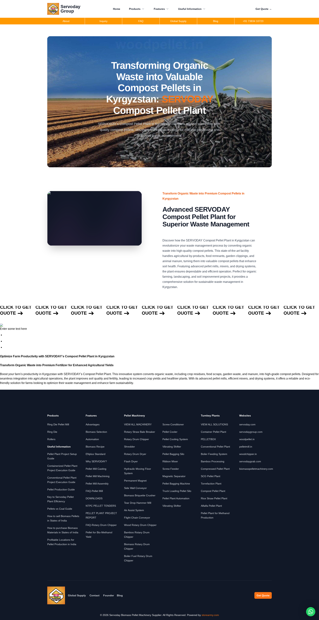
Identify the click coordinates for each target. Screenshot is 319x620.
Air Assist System (134, 510)
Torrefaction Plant (211, 483)
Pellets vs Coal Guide (59, 508)
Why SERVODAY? (96, 461)
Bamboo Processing (212, 461)
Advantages (93, 424)
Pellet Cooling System (175, 439)
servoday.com (247, 424)
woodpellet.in (247, 439)
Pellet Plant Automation (175, 498)
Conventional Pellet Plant (215, 446)
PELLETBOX (208, 439)
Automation (92, 439)
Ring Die (52, 431)
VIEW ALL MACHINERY (138, 424)
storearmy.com (210, 615)
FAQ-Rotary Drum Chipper (101, 525)
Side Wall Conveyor (135, 488)
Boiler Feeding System (214, 454)
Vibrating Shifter (171, 446)
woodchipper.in (248, 454)
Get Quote (263, 8)
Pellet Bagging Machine (176, 483)
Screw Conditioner (173, 424)
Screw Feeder (170, 468)
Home (116, 8)
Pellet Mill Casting (96, 468)
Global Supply (77, 595)
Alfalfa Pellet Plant (211, 505)
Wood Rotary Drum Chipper (140, 525)
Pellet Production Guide (61, 489)
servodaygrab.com (250, 461)
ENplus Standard (95, 454)
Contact (95, 595)
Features (159, 8)
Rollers (51, 439)
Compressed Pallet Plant (215, 468)
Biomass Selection (96, 431)
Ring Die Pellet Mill (58, 424)
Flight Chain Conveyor (137, 517)
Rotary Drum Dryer (135, 454)
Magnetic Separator (174, 476)
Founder (108, 595)
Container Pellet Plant (213, 431)
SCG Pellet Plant (210, 476)
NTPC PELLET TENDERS (101, 505)
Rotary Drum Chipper (136, 439)
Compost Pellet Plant (213, 490)
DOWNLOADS (94, 498)
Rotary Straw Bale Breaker (139, 431)
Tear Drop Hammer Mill (137, 502)
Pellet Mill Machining (97, 476)
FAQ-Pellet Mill (94, 490)
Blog (120, 595)
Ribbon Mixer (170, 461)
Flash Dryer (131, 461)
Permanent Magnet (135, 480)
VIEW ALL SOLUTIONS (214, 424)
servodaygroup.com (251, 431)
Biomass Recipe (95, 446)
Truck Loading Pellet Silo (176, 490)
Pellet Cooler (169, 431)
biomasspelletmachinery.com (256, 468)
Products (134, 8)
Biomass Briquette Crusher (139, 495)
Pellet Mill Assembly (97, 483)
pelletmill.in (245, 446)
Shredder (129, 446)
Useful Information (190, 8)
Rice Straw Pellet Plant (214, 498)
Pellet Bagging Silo (173, 454)
